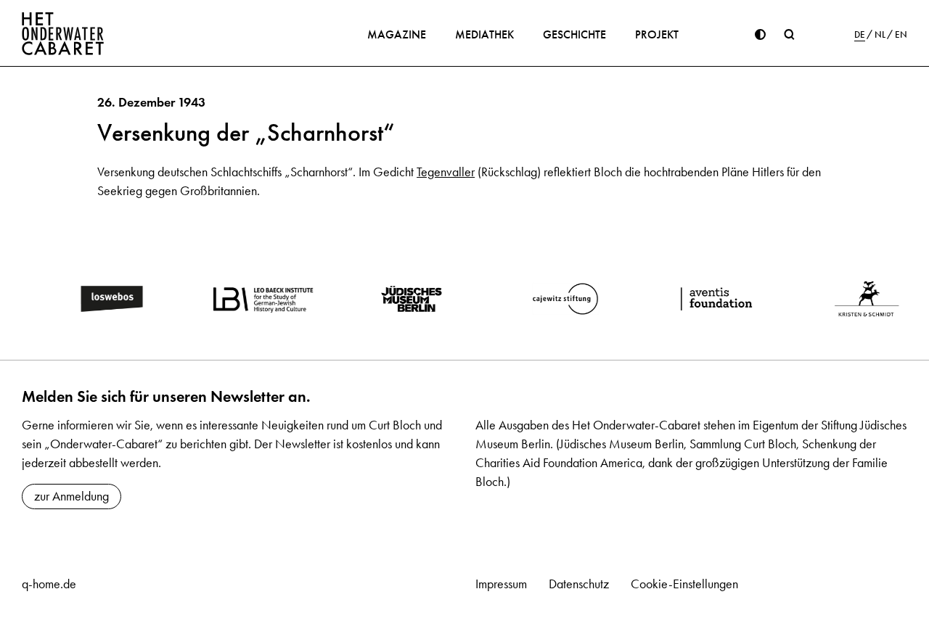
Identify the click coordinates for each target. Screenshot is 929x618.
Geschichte (574, 34)
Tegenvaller (446, 172)
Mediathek (484, 34)
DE (859, 35)
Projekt (657, 34)
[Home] (63, 33)
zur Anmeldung (71, 496)
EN (901, 35)
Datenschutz (579, 584)
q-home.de (49, 584)
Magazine (396, 34)
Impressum (501, 584)
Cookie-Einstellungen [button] (684, 584)
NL (880, 35)
